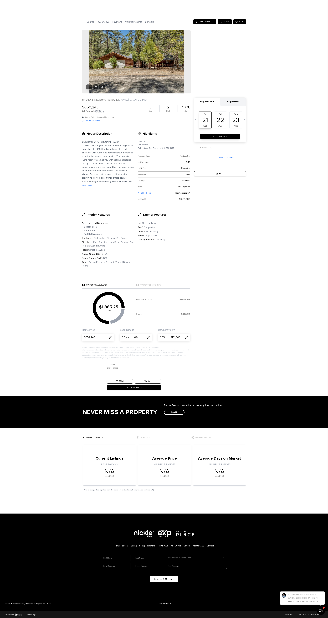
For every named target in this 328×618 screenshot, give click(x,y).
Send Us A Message (164, 579)
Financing (151, 545)
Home (117, 545)
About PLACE (198, 545)
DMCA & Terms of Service (307, 614)
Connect (210, 545)
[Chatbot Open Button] (321, 611)
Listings (125, 545)
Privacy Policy (289, 614)
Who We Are (176, 545)
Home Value (163, 545)
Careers (187, 545)
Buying (134, 545)
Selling (142, 545)
